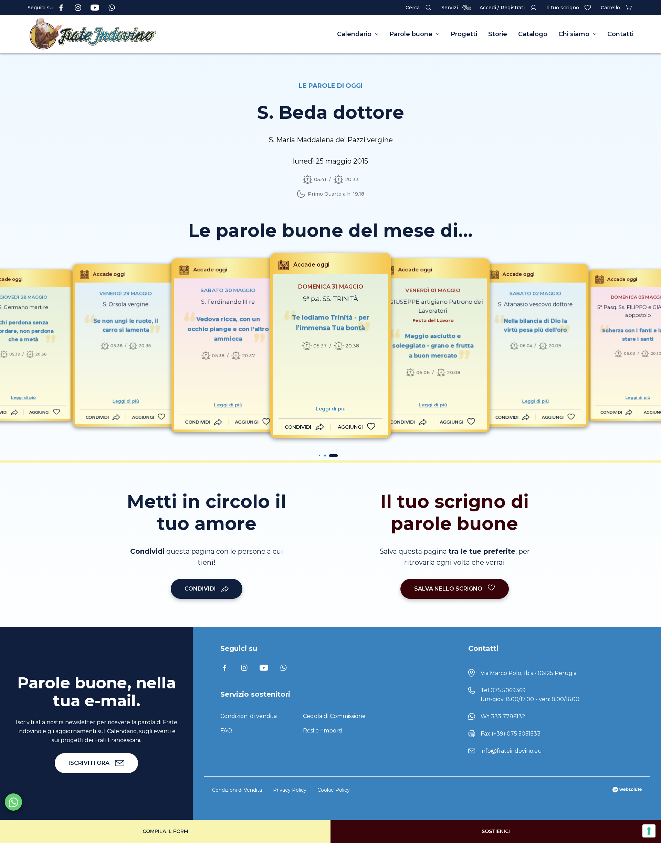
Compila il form (165, 831)
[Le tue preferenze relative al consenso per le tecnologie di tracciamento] (648, 830)
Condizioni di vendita (248, 716)
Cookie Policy (333, 790)
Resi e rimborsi (322, 730)
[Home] (110, 34)
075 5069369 (508, 690)
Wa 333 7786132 (503, 716)
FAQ (226, 730)
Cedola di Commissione (334, 716)
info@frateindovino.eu (511, 751)
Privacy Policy (289, 790)
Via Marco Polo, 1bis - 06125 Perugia (529, 673)
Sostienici (496, 831)
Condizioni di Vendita (237, 790)
